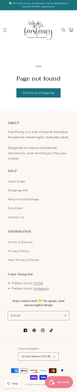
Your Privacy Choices (23, 260)
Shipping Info (18, 190)
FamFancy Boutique (42, 384)
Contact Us (16, 217)
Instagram (41, 288)
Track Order (16, 181)
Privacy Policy (18, 251)
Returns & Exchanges (23, 199)
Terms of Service (20, 242)
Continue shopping (38, 93)
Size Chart (15, 208)
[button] (5, 30)
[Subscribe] (64, 315)
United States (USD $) (36, 356)
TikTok (38, 283)
